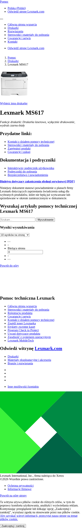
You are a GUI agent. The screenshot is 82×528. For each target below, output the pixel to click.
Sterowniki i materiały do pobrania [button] (28, 34)
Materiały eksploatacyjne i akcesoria (29, 360)
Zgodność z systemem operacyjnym (29, 337)
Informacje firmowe (19, 489)
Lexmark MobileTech (21, 340)
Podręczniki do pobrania (22, 171)
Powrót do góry (9, 265)
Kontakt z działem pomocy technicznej (31, 141)
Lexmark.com (48, 348)
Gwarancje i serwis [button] (19, 38)
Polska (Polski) (17, 8)
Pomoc (12, 57)
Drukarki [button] (13, 28)
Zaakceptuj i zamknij (13, 526)
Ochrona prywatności (21, 485)
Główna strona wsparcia (22, 306)
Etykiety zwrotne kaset (21, 326)
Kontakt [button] (12, 41)
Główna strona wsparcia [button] (22, 24)
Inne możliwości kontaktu (23, 386)
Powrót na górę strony (13, 495)
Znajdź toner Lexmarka (22, 323)
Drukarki (13, 61)
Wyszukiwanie (45, 219)
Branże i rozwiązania (20, 363)
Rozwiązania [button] (15, 31)
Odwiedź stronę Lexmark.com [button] (26, 11)
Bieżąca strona (16, 248)
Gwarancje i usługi (19, 152)
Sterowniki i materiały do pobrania (28, 145)
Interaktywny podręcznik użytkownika (31, 168)
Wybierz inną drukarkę (13, 103)
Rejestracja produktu (20, 313)
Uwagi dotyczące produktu (24, 333)
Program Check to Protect (23, 330)
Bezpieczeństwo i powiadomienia (28, 175)
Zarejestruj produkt (19, 148)
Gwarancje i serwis (19, 316)
